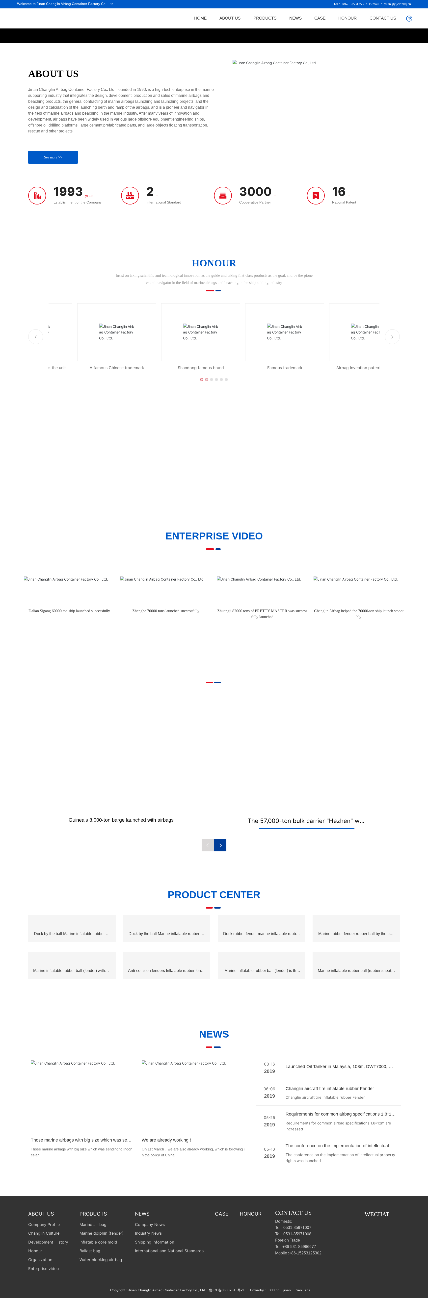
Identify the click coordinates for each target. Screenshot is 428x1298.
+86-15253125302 (354, 4)
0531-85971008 (297, 1234)
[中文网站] (409, 18)
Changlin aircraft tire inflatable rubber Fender (330, 1088)
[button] (201, 379)
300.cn (274, 1290)
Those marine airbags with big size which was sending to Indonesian (82, 1141)
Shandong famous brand (172, 367)
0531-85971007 (297, 1227)
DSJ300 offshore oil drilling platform (307, 820)
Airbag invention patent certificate (340, 367)
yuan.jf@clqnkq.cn (397, 4)
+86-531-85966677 (299, 1247)
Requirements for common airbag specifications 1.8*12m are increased (340, 1115)
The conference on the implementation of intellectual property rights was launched (340, 1146)
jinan (286, 1290)
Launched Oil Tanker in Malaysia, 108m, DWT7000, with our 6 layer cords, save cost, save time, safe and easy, (340, 1067)
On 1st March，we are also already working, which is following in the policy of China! (193, 1152)
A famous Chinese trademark (88, 367)
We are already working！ (167, 1140)
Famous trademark (256, 367)
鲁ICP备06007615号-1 (226, 1290)
